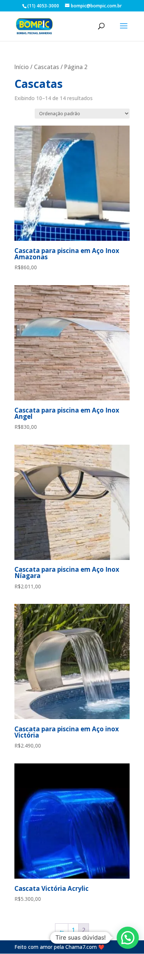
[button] (128, 938)
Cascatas (46, 67)
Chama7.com (81, 946)
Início (21, 67)
